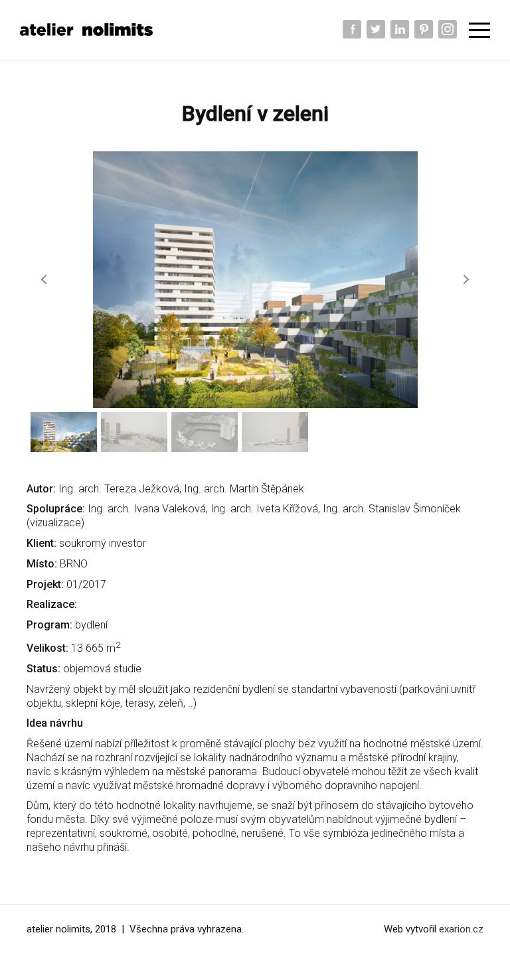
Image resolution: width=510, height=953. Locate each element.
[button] (44, 279)
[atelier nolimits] (86, 29)
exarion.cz (461, 929)
